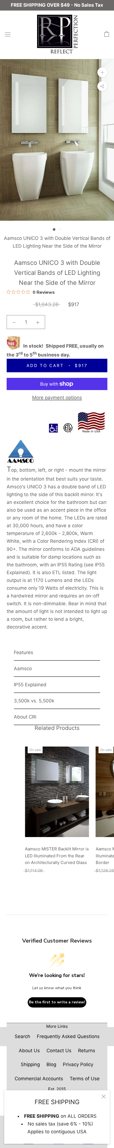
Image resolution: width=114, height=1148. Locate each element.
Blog (51, 1064)
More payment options (57, 397)
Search (22, 1036)
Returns (86, 1050)
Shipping (30, 1064)
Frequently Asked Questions (68, 1036)
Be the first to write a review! (57, 1002)
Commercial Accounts (39, 1078)
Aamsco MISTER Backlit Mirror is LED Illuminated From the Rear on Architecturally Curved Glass (57, 855)
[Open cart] (106, 34)
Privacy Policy (78, 1064)
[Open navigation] (8, 34)
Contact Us (58, 1050)
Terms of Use (85, 1078)
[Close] (104, 1096)
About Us (29, 1050)
